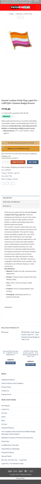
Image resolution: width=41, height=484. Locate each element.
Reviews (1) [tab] (7, 206)
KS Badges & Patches (11, 179)
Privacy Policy (6, 387)
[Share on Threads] (10, 183)
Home (11, 14)
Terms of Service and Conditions (12, 383)
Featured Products (7, 428)
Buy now (33, 162)
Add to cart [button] (10, 362)
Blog (3, 420)
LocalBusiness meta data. (10, 445)
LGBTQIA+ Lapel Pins (24, 14)
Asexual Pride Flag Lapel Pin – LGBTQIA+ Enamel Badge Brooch (10, 353)
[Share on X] (6, 183)
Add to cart (18, 162)
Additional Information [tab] (11, 202)
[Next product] (18, 17)
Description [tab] (7, 198)
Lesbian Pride (8, 176)
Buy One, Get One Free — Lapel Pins (14, 460)
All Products (5, 406)
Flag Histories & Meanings (10, 449)
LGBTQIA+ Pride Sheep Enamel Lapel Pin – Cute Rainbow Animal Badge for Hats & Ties (31, 354)
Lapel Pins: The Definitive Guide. (12, 463)
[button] (2, 7)
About (3, 417)
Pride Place (5, 441)
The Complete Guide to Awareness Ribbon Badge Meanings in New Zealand (18, 433)
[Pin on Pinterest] (13, 183)
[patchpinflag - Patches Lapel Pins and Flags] (20, 7)
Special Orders (6, 456)
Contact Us (5, 391)
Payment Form (6, 394)
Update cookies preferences (9, 483)
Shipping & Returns (8, 380)
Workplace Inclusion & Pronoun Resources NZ (17, 438)
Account (4, 413)
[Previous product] (22, 17)
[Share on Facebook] (3, 183)
